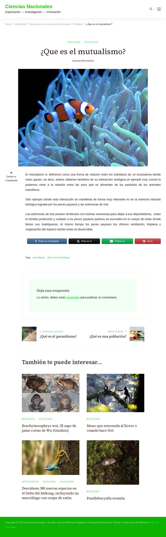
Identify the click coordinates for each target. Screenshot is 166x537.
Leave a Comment (11, 178)
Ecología (91, 42)
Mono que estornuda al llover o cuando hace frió (112, 428)
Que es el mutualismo (58, 257)
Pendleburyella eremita (106, 498)
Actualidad (30, 481)
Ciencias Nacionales (28, 6)
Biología (74, 42)
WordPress (142, 522)
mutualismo (39, 257)
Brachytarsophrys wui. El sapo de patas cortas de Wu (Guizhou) (49, 428)
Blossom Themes (112, 522)
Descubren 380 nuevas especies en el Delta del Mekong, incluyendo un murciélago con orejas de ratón (50, 493)
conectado (73, 297)
